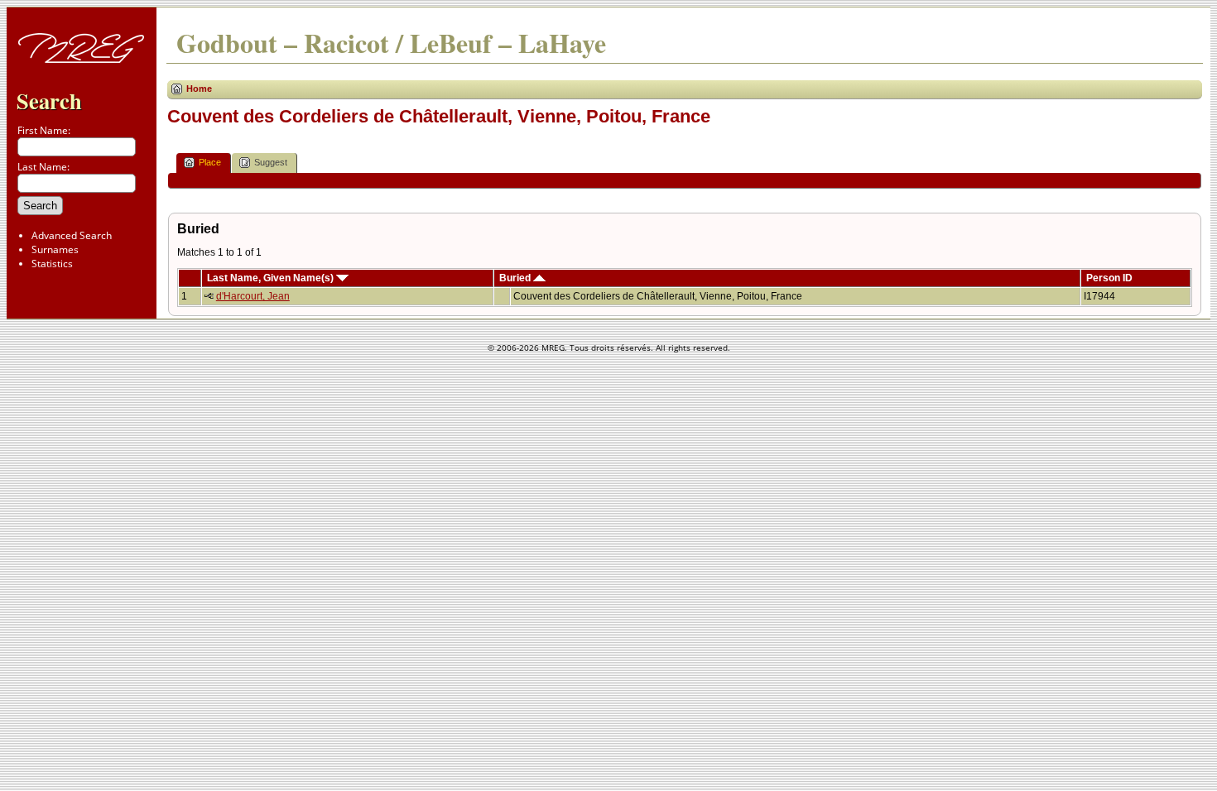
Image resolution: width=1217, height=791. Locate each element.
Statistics (52, 263)
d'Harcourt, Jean (253, 296)
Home (199, 88)
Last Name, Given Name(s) (271, 278)
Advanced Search (71, 235)
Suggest (270, 162)
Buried (516, 278)
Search (49, 100)
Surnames (55, 249)
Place (210, 162)
